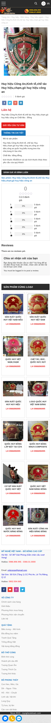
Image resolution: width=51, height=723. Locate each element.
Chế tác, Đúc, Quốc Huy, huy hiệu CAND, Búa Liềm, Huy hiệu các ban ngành (38, 361)
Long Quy (5, 701)
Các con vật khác (9, 709)
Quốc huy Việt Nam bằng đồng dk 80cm (38, 488)
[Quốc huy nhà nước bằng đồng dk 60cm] (13, 515)
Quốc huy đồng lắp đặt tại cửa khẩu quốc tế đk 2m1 (13, 445)
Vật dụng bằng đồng (10, 646)
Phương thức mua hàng (12, 610)
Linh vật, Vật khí (8, 697)
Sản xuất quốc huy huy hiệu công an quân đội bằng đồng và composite (13, 403)
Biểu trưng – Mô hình (10, 629)
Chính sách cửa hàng (11, 602)
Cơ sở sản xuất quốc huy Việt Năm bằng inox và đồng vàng (13, 488)
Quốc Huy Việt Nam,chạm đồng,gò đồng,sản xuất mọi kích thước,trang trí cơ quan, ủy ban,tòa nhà (13, 361)
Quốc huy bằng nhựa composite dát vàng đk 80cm (38, 445)
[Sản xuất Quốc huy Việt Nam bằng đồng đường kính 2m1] (38, 304)
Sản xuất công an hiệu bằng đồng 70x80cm (38, 530)
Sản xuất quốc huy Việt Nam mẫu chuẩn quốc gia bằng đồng (13, 318)
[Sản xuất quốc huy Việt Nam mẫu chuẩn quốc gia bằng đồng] (13, 304)
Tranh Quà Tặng (8, 638)
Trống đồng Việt (8, 642)
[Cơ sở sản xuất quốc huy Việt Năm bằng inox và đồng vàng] (13, 473)
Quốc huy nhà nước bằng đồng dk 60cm (13, 530)
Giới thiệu (5, 606)
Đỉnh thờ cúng (7, 657)
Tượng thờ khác (8, 673)
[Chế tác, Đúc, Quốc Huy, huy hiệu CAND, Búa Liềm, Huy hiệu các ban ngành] (38, 346)
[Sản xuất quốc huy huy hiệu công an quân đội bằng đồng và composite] (13, 388)
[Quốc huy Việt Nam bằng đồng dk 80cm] (38, 473)
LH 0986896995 (13, 324)
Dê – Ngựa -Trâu (9, 688)
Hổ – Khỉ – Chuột (9, 692)
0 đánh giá (20, 96)
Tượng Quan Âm (9, 665)
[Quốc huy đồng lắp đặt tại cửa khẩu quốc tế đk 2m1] (13, 431)
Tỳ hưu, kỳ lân (7, 705)
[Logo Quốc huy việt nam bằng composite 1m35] (38, 388)
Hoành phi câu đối (9, 661)
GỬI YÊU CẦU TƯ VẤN (13, 125)
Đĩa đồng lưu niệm (9, 633)
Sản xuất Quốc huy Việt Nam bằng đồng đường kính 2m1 (38, 318)
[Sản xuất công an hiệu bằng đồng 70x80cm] (38, 515)
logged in (19, 270)
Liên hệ (4, 619)
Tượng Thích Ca (8, 669)
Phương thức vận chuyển (12, 614)
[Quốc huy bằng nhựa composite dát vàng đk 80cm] (38, 431)
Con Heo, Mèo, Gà (9, 684)
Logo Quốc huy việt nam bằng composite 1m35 (38, 403)
